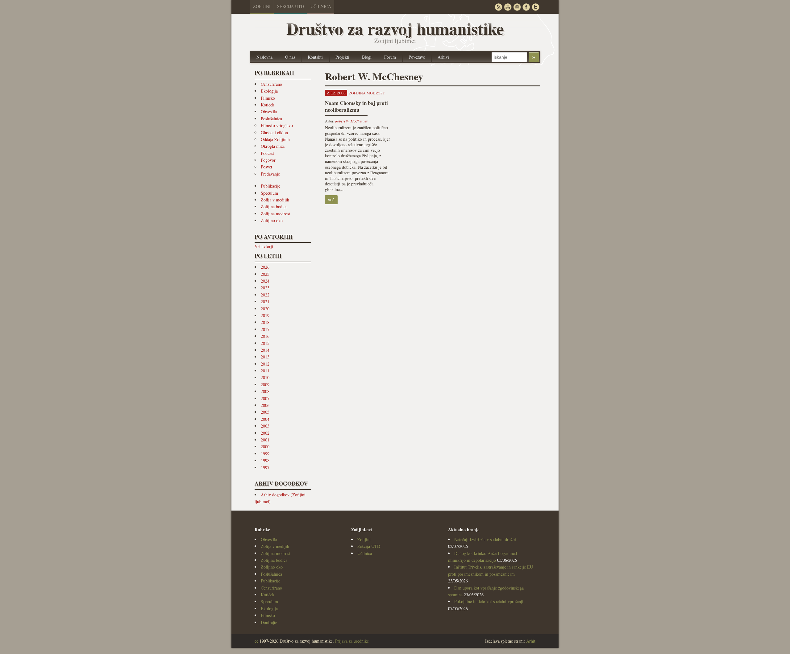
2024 (265, 281)
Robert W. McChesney (351, 120)
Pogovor (268, 160)
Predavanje (270, 174)
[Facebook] (526, 6)
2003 (265, 426)
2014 (265, 350)
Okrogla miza (273, 146)
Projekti (342, 57)
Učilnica (320, 6)
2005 (265, 412)
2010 (265, 377)
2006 (265, 405)
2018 (265, 322)
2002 (265, 433)
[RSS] (498, 6)
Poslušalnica (271, 119)
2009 (265, 384)
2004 (265, 419)
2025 (265, 274)
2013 (265, 357)
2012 (265, 364)
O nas (290, 57)
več (331, 199)
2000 (265, 446)
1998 (265, 460)
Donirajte (269, 622)
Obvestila (269, 111)
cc (256, 641)
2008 (265, 391)
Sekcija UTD (290, 6)
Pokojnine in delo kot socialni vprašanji (488, 601)
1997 (265, 467)
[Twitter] (535, 6)
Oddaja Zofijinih (275, 139)
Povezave (417, 57)
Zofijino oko (272, 220)
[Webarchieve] (517, 6)
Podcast (267, 153)
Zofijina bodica (274, 206)
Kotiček (267, 105)
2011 (265, 371)
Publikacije (270, 186)
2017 (265, 329)
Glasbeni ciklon (274, 132)
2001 (265, 440)
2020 (265, 309)
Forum (390, 57)
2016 (265, 336)
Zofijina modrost (275, 214)
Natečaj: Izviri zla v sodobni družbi (485, 539)
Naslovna (264, 57)
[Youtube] (507, 6)
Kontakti (315, 57)
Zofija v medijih (275, 200)
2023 (265, 288)
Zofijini (262, 6)
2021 (265, 301)
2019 (265, 315)
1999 (265, 454)
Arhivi (443, 57)
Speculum (269, 193)
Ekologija (269, 91)
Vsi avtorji (264, 246)
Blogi (367, 57)
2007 (265, 398)
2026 (265, 267)
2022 (265, 295)
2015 (265, 343)
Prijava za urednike (352, 641)
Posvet (266, 167)
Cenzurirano (271, 84)
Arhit (530, 641)
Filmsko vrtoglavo (277, 125)
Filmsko (268, 98)
